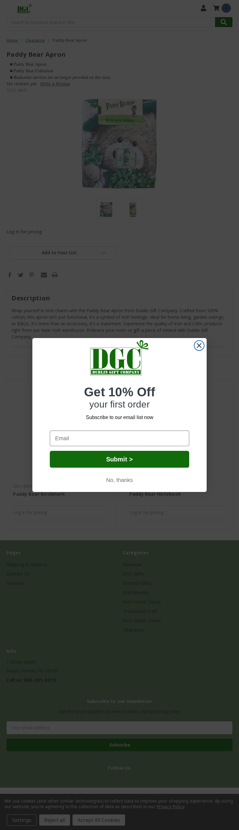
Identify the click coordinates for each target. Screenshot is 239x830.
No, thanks (119, 480)
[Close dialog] (199, 346)
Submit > (119, 459)
